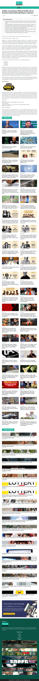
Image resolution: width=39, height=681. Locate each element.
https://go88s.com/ (8, 105)
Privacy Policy (19, 638)
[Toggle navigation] (19, 7)
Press (19, 633)
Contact (19, 635)
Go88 (21, 42)
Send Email (6, 103)
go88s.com (17, 51)
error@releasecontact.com (22, 111)
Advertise (19, 634)
